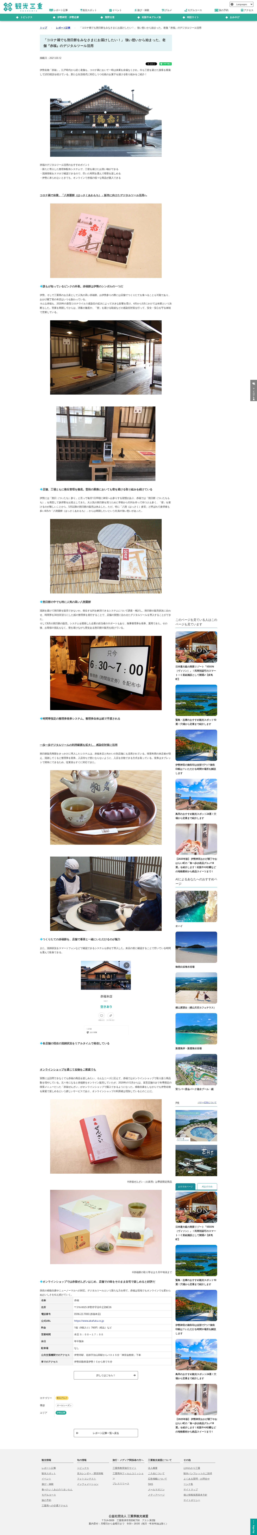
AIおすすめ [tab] (207, 1186)
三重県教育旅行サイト (124, 1468)
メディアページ (156, 1495)
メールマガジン (156, 1489)
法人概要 (153, 1468)
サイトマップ (191, 1489)
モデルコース (49, 1495)
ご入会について (156, 1473)
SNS (150, 1484)
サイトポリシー (192, 1500)
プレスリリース (121, 1483)
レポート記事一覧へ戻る (106, 1433)
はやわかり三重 (192, 1468)
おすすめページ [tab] (185, 1186)
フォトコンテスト (86, 1479)
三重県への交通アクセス (55, 1505)
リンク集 (188, 1484)
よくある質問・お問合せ (197, 1479)
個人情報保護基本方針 (195, 1495)
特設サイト (193, 17)
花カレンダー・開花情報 (90, 1473)
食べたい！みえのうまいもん (57, 1489)
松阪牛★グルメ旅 (151, 17)
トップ (43, 27)
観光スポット (49, 1473)
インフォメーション (87, 1484)
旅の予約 (46, 1500)
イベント (46, 1479)
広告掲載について (157, 1479)
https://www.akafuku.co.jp (89, 1320)
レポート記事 (63, 27)
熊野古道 (110, 17)
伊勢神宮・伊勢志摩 (68, 17)
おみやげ (234, 17)
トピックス (26, 17)
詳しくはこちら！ (105, 1375)
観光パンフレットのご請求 (198, 1473)
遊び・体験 (48, 1484)
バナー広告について (207, 1102)
